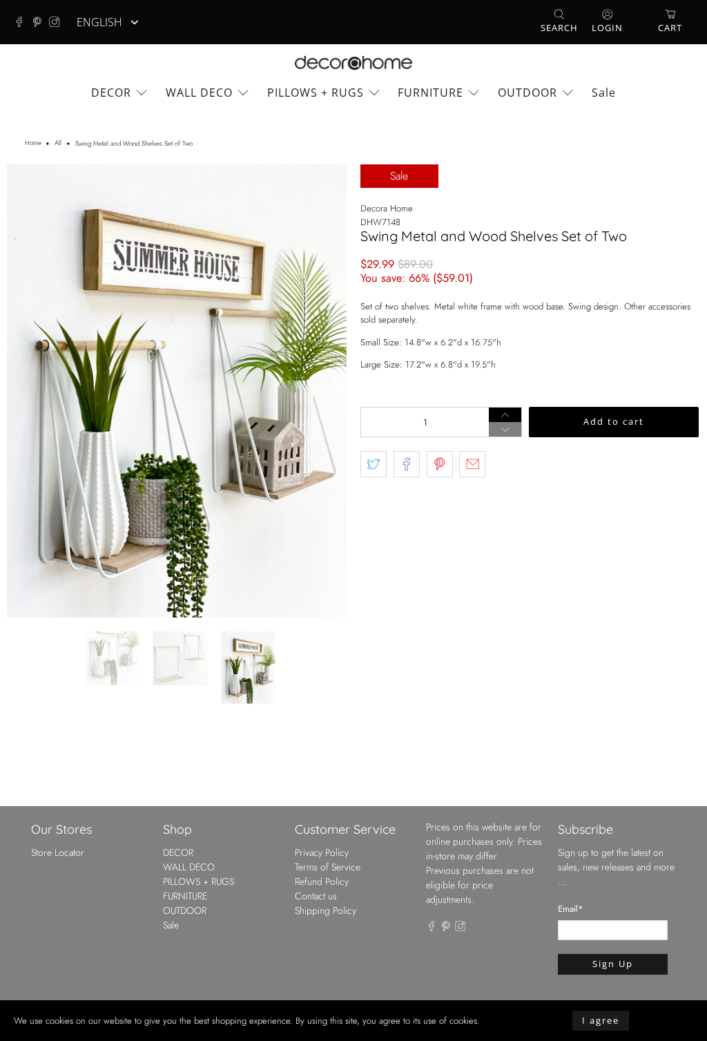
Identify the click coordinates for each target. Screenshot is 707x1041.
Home (33, 143)
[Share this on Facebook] (407, 464)
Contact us (316, 782)
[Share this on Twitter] (373, 464)
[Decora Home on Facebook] (23, 22)
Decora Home (386, 208)
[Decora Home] (353, 63)
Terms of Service (327, 753)
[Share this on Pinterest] (440, 464)
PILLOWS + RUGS (315, 92)
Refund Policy (322, 767)
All (58, 143)
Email (570, 795)
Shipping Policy (325, 796)
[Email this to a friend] (472, 464)
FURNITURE (430, 92)
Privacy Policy (322, 738)
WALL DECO (199, 92)
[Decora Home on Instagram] (58, 22)
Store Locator (57, 738)
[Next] (324, 334)
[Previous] (29, 334)
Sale (604, 92)
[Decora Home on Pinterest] (41, 22)
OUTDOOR (527, 92)
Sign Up (612, 850)
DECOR (111, 92)
